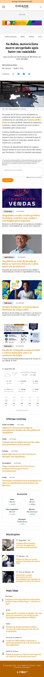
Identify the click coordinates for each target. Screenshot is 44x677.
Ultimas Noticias (11, 37)
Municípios (13, 534)
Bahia (23, 37)
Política (31, 37)
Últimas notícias (16, 419)
